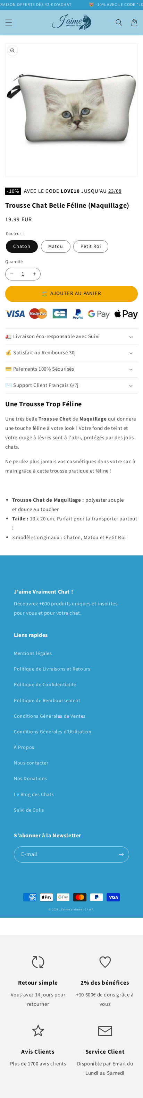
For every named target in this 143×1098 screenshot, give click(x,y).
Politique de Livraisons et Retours (52, 669)
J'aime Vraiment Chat (76, 909)
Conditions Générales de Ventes (50, 716)
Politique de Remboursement (47, 700)
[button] (8, 22)
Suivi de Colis (29, 810)
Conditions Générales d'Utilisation (52, 731)
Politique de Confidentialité (45, 684)
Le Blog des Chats (34, 794)
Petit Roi (91, 246)
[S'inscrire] (121, 854)
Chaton (22, 246)
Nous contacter (31, 763)
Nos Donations (30, 778)
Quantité (14, 262)
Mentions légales (33, 653)
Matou (55, 246)
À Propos (24, 747)
